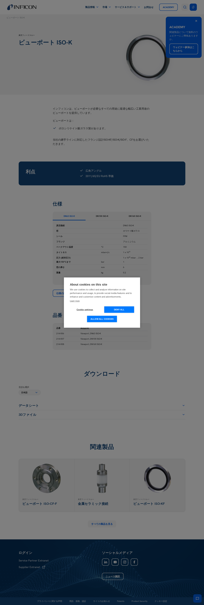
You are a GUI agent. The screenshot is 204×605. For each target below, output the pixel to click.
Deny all (119, 309)
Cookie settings (85, 309)
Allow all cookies (102, 319)
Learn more (75, 301)
